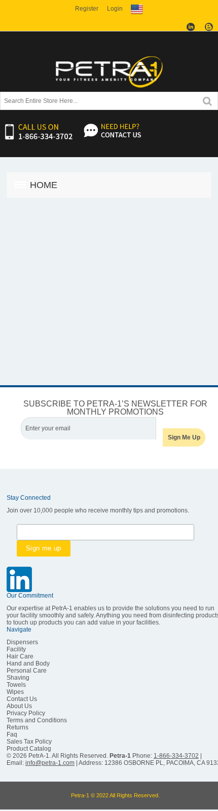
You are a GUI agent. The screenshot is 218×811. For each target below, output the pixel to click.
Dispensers (22, 642)
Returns (17, 727)
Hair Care (20, 656)
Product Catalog (29, 748)
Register (86, 8)
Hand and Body (28, 663)
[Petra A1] (109, 71)
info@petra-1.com (50, 762)
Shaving (18, 677)
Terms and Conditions (37, 720)
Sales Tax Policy (29, 741)
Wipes (15, 691)
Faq (12, 734)
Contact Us (22, 699)
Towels (16, 684)
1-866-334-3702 (176, 755)
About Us (19, 706)
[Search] (207, 100)
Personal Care (27, 670)
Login (115, 8)
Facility (16, 649)
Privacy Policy (26, 713)
